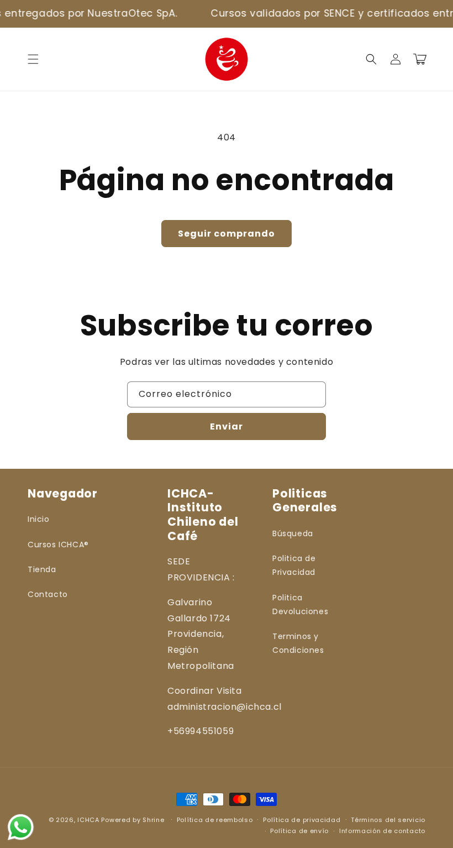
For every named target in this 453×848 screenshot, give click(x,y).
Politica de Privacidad (294, 565)
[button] (33, 59)
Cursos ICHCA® (58, 544)
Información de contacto (382, 830)
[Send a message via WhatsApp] (21, 827)
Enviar (226, 426)
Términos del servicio (388, 819)
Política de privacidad (301, 819)
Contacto (48, 594)
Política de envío (299, 830)
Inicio (39, 519)
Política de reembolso (215, 819)
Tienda (42, 569)
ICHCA (88, 819)
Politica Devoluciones (300, 604)
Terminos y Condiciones (298, 643)
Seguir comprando (226, 233)
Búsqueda (292, 533)
